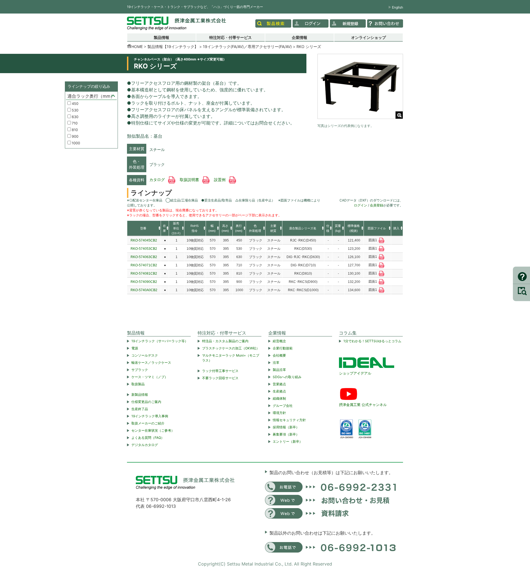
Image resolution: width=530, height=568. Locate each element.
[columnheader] (144, 228)
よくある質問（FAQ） (147, 438)
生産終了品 (139, 409)
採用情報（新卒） (286, 427)
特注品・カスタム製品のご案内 (225, 341)
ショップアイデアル (355, 373)
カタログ (157, 179)
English (397, 7)
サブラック (139, 370)
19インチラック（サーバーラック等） (159, 341)
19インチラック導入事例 (149, 416)
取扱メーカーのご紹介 (148, 423)
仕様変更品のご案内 (146, 402)
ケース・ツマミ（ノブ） (149, 377)
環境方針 (279, 413)
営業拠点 (279, 384)
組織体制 (279, 398)
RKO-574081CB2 (144, 273)
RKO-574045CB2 (144, 240)
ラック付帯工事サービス (220, 371)
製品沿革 (279, 370)
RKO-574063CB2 (144, 257)
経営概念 (279, 341)
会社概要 (279, 355)
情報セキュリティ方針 (289, 420)
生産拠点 (279, 391)
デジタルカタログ (144, 445)
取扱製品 (138, 384)
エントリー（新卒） (288, 441)
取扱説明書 (190, 179)
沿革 (276, 362)
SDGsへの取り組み (287, 377)
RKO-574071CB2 (144, 265)
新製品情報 (139, 394)
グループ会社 (283, 406)
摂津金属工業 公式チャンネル (363, 404)
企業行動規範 (283, 348)
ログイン (360, 205)
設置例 (220, 179)
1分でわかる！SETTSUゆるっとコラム (372, 341)
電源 (134, 348)
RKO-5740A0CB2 (144, 290)
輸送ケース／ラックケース (151, 362)
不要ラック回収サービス (220, 378)
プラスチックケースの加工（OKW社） (230, 348)
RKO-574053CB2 (144, 249)
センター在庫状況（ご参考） (152, 430)
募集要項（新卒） (286, 434)
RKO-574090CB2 (144, 282)
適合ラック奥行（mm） (91, 96)
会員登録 (376, 205)
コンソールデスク (144, 355)
